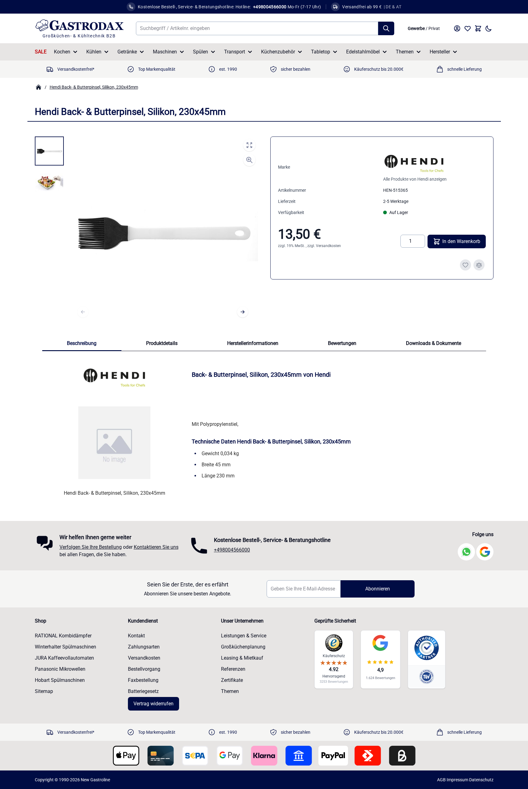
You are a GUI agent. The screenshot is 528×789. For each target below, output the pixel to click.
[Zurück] (82, 311)
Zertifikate (232, 680)
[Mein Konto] (457, 28)
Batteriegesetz (143, 691)
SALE (41, 52)
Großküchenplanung (243, 647)
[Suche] (386, 28)
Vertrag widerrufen (153, 704)
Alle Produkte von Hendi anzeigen (415, 179)
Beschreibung (81, 343)
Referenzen (233, 669)
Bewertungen (342, 343)
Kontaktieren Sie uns (156, 547)
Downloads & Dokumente (433, 343)
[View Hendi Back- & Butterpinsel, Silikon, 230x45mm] (49, 151)
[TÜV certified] (426, 676)
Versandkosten (328, 246)
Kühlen (93, 52)
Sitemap (44, 691)
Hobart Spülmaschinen (60, 680)
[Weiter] (242, 311)
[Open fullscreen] (249, 145)
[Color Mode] (488, 28)
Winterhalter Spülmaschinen (65, 647)
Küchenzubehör (278, 52)
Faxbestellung (143, 680)
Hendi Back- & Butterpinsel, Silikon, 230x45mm (94, 87)
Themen (405, 52)
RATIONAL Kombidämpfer (63, 636)
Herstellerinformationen (252, 343)
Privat (434, 28)
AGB (441, 779)
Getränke (127, 52)
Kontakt (136, 636)
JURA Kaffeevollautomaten (64, 658)
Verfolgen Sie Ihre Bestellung (90, 547)
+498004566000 (232, 550)
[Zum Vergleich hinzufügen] (479, 265)
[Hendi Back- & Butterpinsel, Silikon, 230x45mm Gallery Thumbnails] (49, 166)
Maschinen (165, 52)
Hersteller (440, 52)
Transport (234, 52)
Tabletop (320, 52)
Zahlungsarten (144, 647)
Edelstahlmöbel (363, 52)
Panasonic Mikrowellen (60, 669)
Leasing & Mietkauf (242, 658)
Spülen (200, 52)
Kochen (62, 52)
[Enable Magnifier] (249, 160)
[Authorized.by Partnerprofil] (426, 648)
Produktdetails (162, 343)
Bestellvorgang (144, 669)
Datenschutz (481, 779)
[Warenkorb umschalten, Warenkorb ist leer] (478, 28)
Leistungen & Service (243, 636)
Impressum (457, 779)
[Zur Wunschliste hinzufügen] (465, 265)
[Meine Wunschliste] (468, 28)
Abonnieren (377, 589)
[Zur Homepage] (38, 87)
